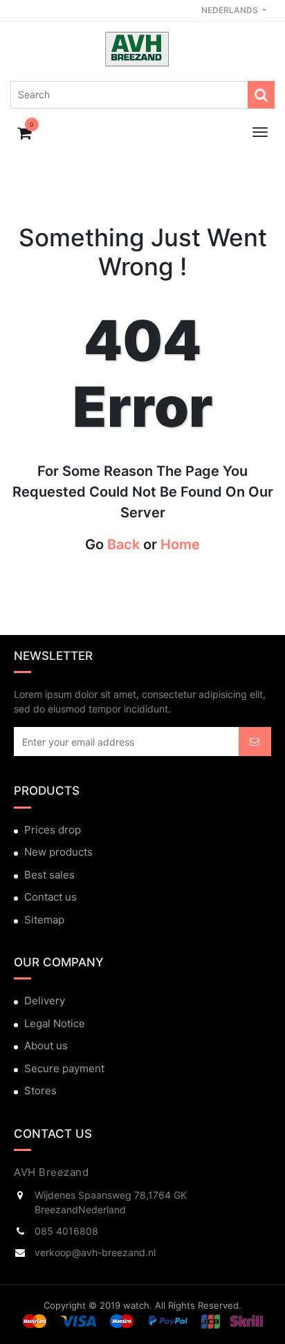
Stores (40, 1090)
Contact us (50, 896)
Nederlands (230, 10)
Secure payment (64, 1068)
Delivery (44, 1000)
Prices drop (52, 829)
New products (58, 851)
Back (123, 544)
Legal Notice (54, 1023)
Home (180, 544)
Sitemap (44, 919)
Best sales (49, 874)
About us (46, 1045)
